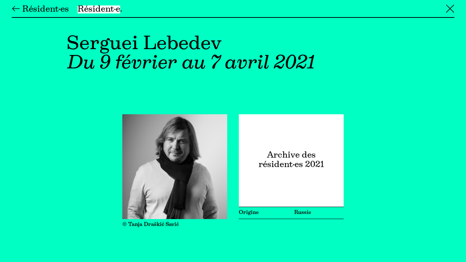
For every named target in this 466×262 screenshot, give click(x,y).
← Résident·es (40, 9)
